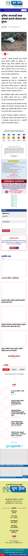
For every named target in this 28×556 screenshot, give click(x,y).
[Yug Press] (14, 3)
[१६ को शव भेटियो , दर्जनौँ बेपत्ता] (14, 268)
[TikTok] (14, 496)
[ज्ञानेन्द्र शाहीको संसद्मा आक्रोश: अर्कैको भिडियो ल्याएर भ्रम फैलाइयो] (14, 338)
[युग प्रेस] (2, 27)
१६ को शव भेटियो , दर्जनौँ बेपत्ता (10, 278)
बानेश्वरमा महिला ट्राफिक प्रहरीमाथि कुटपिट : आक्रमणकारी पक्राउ (13, 301)
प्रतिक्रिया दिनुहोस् (6, 231)
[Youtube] (17, 496)
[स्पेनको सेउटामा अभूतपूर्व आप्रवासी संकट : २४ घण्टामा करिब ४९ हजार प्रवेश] (5, 434)
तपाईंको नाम (5, 216)
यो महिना (22, 369)
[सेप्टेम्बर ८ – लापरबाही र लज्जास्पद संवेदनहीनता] (14, 458)
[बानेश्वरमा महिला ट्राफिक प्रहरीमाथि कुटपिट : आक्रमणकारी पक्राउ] (14, 290)
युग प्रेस (5, 27)
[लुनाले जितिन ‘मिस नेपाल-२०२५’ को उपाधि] (11, 472)
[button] (24, 10)
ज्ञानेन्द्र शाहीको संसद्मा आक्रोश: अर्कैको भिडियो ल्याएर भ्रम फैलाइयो (12, 349)
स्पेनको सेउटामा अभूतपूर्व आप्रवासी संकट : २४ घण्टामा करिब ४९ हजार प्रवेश (18, 434)
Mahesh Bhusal (19, 552)
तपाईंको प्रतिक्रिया (6, 222)
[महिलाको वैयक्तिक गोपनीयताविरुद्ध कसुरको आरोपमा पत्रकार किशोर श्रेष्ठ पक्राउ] (14, 314)
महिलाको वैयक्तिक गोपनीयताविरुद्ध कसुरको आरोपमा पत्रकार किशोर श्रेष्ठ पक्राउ (13, 325)
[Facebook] (10, 496)
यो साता (14, 369)
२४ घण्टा (6, 369)
